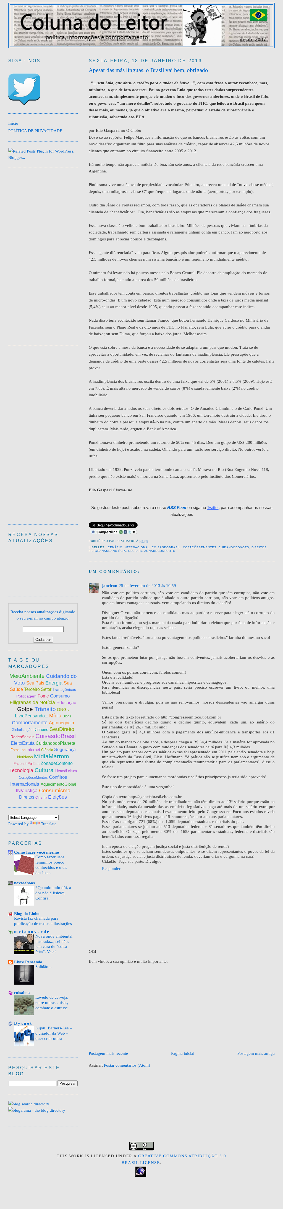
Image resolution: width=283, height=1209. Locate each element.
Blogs (67, 716)
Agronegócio (61, 722)
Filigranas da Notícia (33, 702)
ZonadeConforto (159, 550)
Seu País (35, 683)
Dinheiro (41, 729)
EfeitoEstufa (23, 743)
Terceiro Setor (37, 689)
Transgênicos (64, 689)
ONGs (63, 709)
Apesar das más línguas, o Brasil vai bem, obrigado (148, 70)
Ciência (47, 750)
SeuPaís (135, 550)
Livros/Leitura (66, 771)
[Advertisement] (186, 1007)
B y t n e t (23, 1023)
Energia (54, 683)
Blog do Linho (27, 913)
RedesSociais (23, 737)
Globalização (22, 730)
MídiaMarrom (51, 756)
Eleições (57, 797)
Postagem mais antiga (256, 1053)
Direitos (259, 547)
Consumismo (54, 790)
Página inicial (182, 1053)
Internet (34, 749)
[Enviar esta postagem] (150, 540)
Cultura (45, 770)
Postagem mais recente (108, 1053)
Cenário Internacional (129, 547)
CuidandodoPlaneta (55, 743)
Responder (111, 868)
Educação (66, 702)
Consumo (60, 696)
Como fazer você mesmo (36, 852)
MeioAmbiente (27, 676)
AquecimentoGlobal (58, 784)
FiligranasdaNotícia (107, 550)
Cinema (41, 797)
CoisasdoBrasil (166, 547)
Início (13, 123)
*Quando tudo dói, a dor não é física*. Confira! (53, 892)
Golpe (26, 709)
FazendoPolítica (27, 764)
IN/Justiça (27, 790)
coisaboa (22, 992)
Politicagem (27, 696)
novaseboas (24, 882)
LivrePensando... (32, 716)
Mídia (56, 715)
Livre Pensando (28, 961)
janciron (109, 585)
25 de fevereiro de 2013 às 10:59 (147, 585)
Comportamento (30, 722)
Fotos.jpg (19, 750)
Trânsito (45, 709)
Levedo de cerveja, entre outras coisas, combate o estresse (51, 1002)
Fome (44, 696)
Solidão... (43, 966)
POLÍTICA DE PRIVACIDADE (35, 130)
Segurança (65, 749)
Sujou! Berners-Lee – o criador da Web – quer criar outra (53, 1033)
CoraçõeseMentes (200, 547)
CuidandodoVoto (234, 547)
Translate (48, 823)
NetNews (25, 757)
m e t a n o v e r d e (31, 931)
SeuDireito (61, 729)
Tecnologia (22, 770)
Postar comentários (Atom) (127, 1065)
